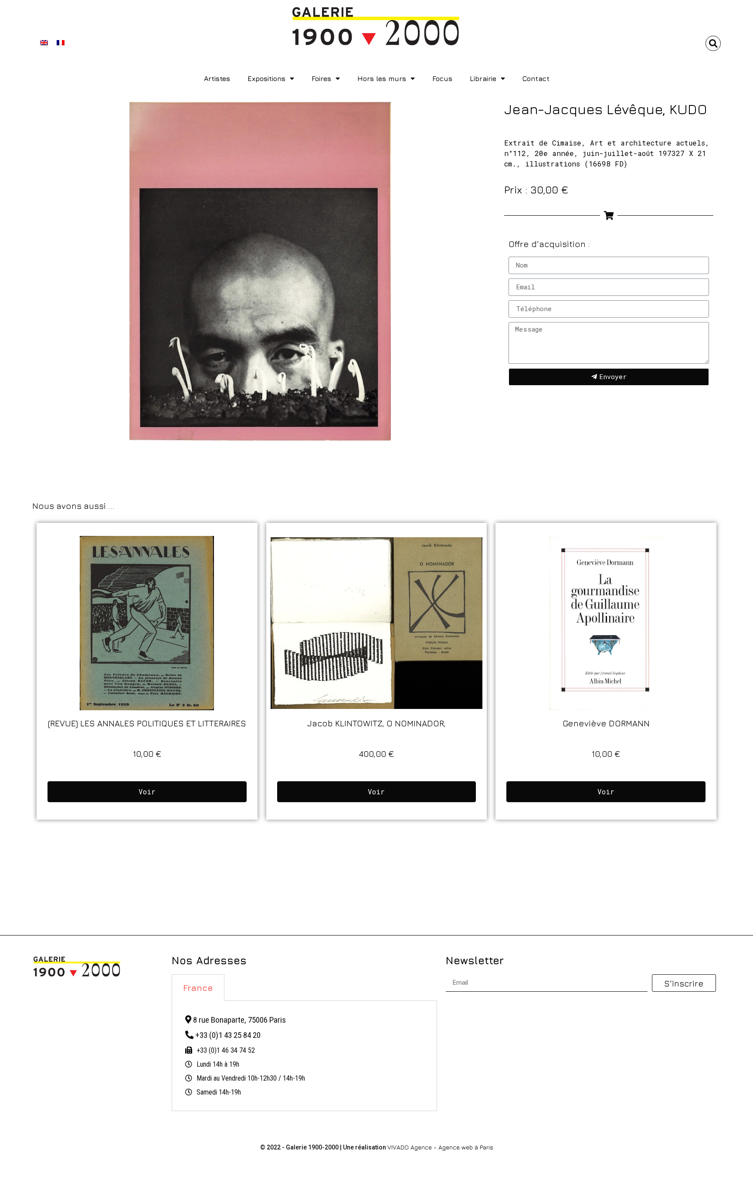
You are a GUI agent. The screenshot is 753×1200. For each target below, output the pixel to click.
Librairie (483, 78)
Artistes (217, 78)
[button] (713, 43)
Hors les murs (381, 78)
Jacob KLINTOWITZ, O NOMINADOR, (376, 723)
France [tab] (198, 988)
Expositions (266, 78)
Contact (535, 78)
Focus (442, 78)
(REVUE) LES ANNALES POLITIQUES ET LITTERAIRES (147, 723)
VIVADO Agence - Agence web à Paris (440, 1147)
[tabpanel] (304, 1056)
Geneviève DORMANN (606, 723)
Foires (321, 78)
